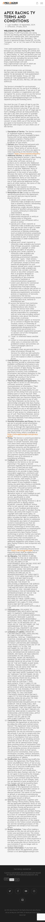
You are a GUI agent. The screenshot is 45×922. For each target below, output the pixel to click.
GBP (6, 879)
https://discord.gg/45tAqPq (22, 550)
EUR (17, 880)
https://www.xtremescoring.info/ (27, 153)
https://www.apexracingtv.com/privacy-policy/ (23, 435)
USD (11, 880)
